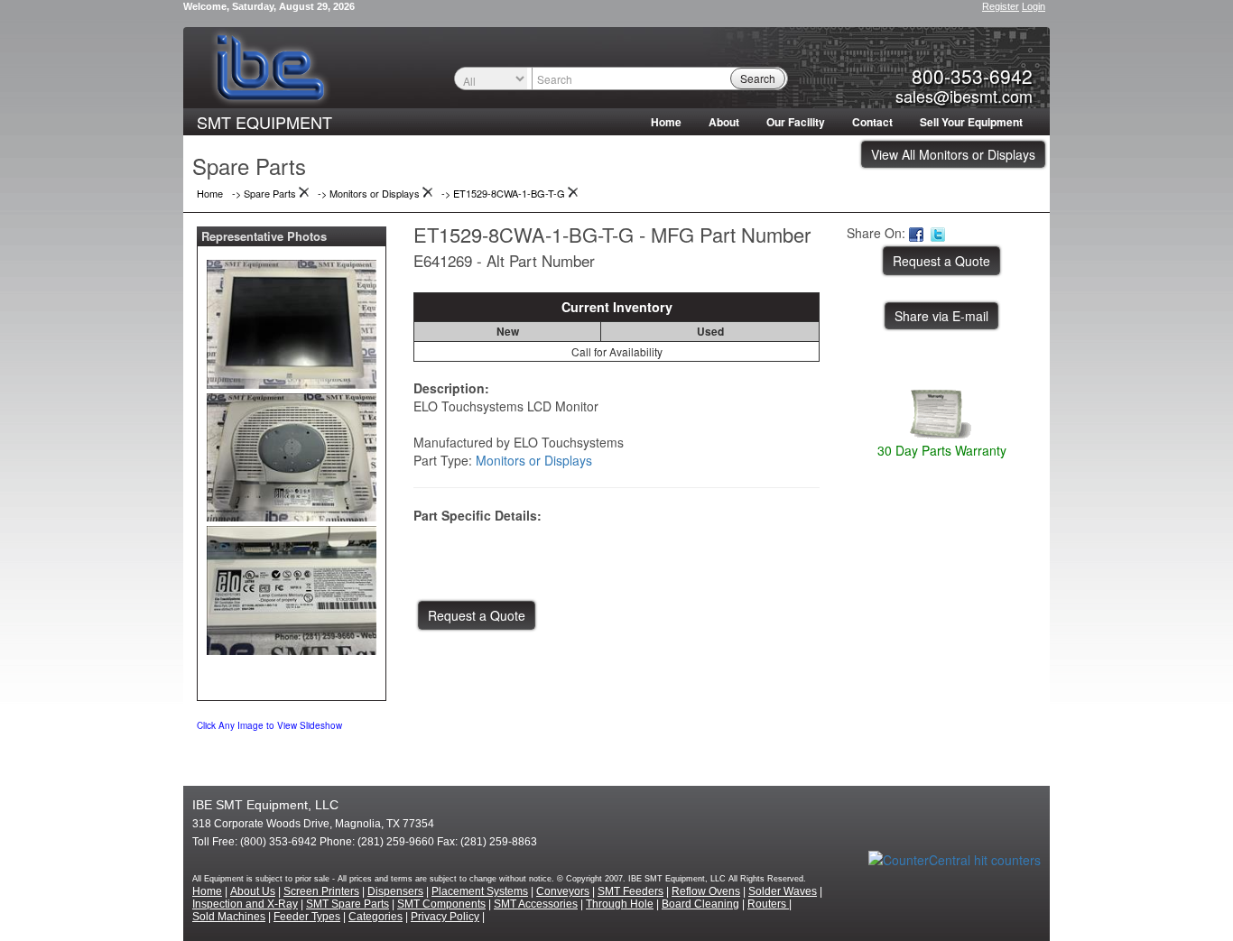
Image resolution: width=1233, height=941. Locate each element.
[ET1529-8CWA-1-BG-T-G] (291, 320)
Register (1000, 6)
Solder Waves (782, 891)
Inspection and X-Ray (245, 904)
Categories (375, 916)
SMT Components (441, 904)
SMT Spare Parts (347, 904)
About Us (252, 891)
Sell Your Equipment (971, 122)
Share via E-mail (941, 316)
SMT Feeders (630, 891)
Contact (872, 122)
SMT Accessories (536, 904)
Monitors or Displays (534, 460)
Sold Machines (228, 916)
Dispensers (395, 891)
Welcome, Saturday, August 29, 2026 (269, 6)
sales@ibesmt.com (964, 96)
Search (757, 78)
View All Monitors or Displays (953, 154)
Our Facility (795, 122)
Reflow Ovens (706, 891)
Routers (768, 904)
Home (666, 122)
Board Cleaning (700, 904)
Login (1033, 6)
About (724, 122)
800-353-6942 (972, 76)
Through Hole (620, 904)
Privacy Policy (445, 916)
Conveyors (562, 891)
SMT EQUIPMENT (264, 122)
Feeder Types (306, 916)
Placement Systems (479, 891)
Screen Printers (321, 891)
